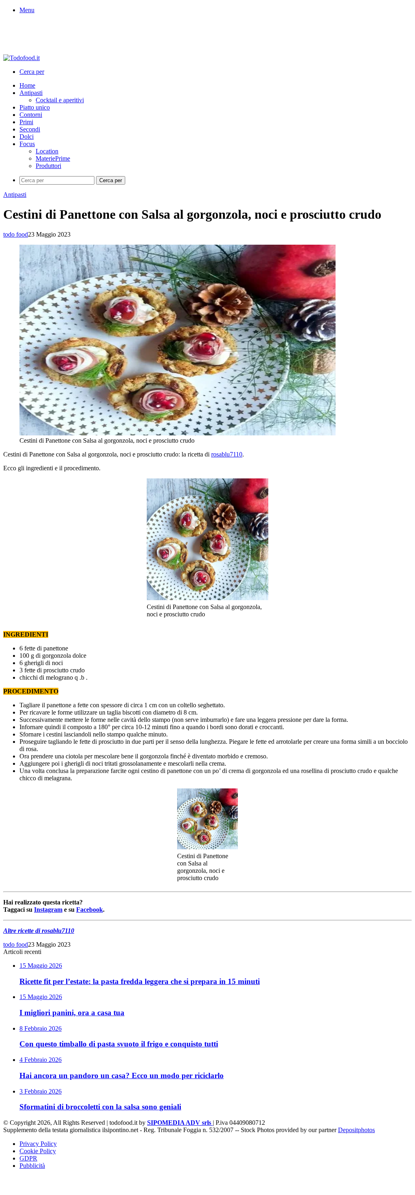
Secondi (29, 129)
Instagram (48, 909)
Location (47, 151)
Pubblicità (32, 1165)
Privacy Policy (38, 1143)
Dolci (26, 136)
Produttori (48, 165)
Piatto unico (34, 107)
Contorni (30, 114)
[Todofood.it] (21, 57)
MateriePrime (53, 158)
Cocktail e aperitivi (60, 100)
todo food (15, 234)
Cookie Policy (37, 1151)
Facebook (89, 909)
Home (27, 85)
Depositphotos (356, 1129)
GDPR (28, 1158)
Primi (26, 121)
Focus (27, 143)
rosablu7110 (226, 454)
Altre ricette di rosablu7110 (38, 930)
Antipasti (31, 92)
